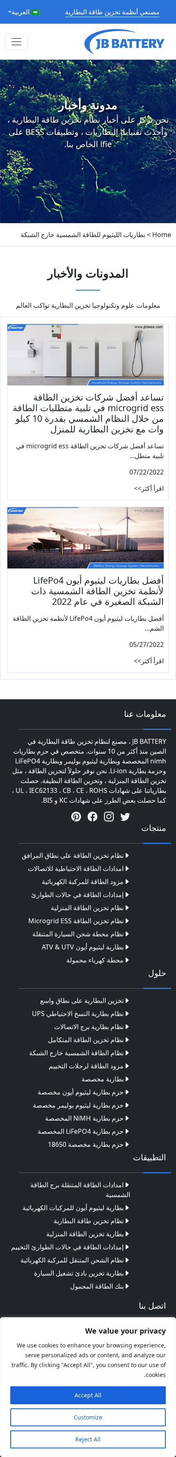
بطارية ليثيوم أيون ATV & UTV (83, 946)
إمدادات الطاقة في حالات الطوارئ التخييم (67, 1246)
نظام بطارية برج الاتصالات (89, 1026)
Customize (88, 1417)
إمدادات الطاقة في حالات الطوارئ (77, 894)
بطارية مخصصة (102, 1078)
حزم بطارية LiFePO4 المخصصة (81, 1131)
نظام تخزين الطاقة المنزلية (87, 907)
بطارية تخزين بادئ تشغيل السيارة (79, 1273)
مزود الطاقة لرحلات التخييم (86, 1065)
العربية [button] (21, 11)
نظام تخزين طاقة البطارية (89, 1220)
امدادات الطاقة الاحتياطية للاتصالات (76, 868)
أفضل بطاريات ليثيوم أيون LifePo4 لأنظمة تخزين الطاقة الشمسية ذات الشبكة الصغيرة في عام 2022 (97, 590)
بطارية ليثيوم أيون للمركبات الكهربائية (73, 1207)
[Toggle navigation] (16, 42)
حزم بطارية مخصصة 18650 (86, 1144)
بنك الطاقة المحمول (97, 1286)
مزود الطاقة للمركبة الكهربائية (83, 881)
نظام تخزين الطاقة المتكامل (86, 1039)
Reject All (88, 1439)
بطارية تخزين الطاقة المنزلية (85, 1233)
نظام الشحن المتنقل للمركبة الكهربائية (72, 1260)
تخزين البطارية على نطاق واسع (82, 1000)
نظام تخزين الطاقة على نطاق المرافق (73, 855)
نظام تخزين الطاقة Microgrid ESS (76, 920)
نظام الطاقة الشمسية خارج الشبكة (76, 1052)
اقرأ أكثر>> (149, 488)
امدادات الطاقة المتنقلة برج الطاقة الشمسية (80, 1189)
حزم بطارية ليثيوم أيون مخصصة (81, 1092)
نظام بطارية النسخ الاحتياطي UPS (78, 1013)
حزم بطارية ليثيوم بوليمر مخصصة (78, 1105)
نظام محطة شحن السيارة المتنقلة (78, 933)
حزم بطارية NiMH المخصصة (84, 1118)
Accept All (88, 1395)
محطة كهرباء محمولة (95, 960)
